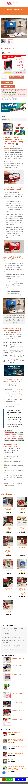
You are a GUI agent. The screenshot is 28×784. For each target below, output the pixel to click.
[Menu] (2, 3)
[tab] (14, 116)
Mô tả (3, 116)
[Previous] (3, 28)
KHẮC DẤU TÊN (18, 9)
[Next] (24, 28)
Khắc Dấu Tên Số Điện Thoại (22, 571)
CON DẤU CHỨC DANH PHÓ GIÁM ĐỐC (8, 529)
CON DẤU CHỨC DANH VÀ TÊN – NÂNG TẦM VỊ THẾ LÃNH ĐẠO (8, 551)
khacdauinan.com (20, 389)
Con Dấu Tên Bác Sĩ (8, 612)
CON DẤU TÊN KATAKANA (22, 548)
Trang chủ (9, 9)
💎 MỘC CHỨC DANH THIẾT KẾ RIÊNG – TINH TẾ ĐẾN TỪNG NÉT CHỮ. (22, 592)
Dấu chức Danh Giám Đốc (8, 589)
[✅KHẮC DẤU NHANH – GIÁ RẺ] (14, 3)
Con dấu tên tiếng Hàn (8, 571)
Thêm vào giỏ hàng (16, 77)
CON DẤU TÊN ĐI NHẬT (22, 509)
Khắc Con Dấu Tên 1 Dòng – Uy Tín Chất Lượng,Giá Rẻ (22, 529)
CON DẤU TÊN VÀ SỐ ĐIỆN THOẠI (8, 509)
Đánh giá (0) (5, 119)
